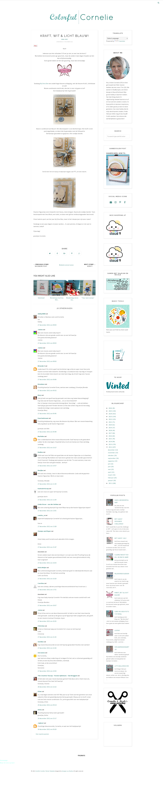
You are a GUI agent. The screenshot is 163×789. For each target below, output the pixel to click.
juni (109, 466)
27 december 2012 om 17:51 (47, 590)
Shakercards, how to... (116, 153)
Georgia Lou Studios (67, 771)
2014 (110, 441)
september (112, 458)
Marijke (40, 470)
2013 (110, 444)
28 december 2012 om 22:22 (47, 687)
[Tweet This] (49, 253)
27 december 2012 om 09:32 (47, 390)
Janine (40, 329)
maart (110, 475)
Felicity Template (50, 771)
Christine (41, 626)
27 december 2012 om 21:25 (47, 637)
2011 (110, 483)
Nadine (40, 452)
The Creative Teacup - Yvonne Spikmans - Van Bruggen (57, 676)
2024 (110, 414)
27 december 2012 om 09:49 (47, 432)
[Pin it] (71, 253)
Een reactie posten (42, 734)
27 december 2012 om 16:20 (47, 579)
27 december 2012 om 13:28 (47, 526)
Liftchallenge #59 (122, 666)
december (111, 450)
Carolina (41, 583)
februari (111, 478)
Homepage (4, 760)
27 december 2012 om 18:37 (47, 605)
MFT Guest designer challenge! (119, 521)
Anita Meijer (42, 567)
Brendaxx (41, 384)
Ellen (40, 691)
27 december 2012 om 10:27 (47, 447)
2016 (110, 436)
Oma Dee (64, 39)
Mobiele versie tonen (66, 265)
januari (110, 480)
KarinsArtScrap (43, 488)
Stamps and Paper (44, 531)
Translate (121, 41)
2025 (110, 411)
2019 (110, 428)
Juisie (40, 610)
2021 (110, 422)
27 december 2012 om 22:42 (47, 648)
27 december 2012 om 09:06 (47, 379)
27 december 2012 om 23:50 (47, 671)
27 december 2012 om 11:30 (47, 484)
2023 (110, 416)
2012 (110, 447)
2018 (110, 430)
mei (109, 469)
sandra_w (41, 515)
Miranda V (41, 366)
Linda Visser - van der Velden (48, 504)
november (111, 453)
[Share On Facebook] (57, 253)
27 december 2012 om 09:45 (47, 413)
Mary (39, 395)
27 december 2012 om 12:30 (47, 500)
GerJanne (41, 653)
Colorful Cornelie (40, 771)
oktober (111, 455)
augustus (111, 461)
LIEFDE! (117, 630)
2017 (110, 433)
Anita (40, 710)
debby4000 (41, 314)
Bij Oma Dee (44, 83)
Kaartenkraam (43, 418)
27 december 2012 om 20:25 (47, 621)
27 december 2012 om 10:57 (47, 466)
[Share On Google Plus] (64, 253)
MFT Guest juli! (120, 538)
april (110, 472)
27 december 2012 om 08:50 (47, 325)
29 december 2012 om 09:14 (47, 705)
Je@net (40, 723)
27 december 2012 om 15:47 (47, 547)
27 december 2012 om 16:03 (47, 563)
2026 (110, 408)
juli (109, 464)
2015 (110, 439)
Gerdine (40, 642)
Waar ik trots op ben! (7, 763)
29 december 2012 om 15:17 (47, 718)
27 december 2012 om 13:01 (47, 511)
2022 (110, 419)
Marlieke (41, 436)
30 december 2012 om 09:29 (47, 729)
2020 (110, 425)
